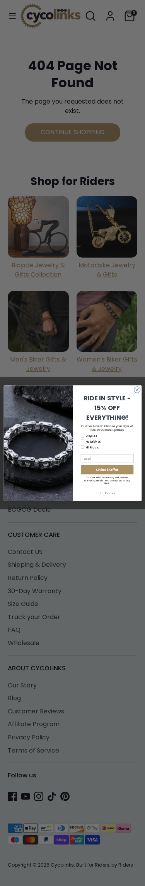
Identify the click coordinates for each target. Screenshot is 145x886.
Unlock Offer (107, 469)
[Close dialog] (137, 389)
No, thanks (106, 493)
